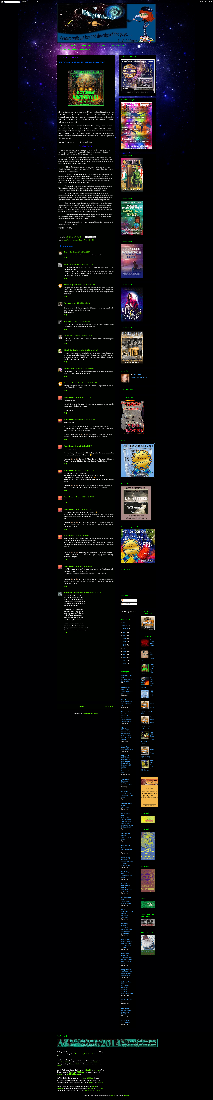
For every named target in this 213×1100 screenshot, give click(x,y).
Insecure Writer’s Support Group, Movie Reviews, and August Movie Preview (126, 735)
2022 (125, 632)
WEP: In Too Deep (152, 693)
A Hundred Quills (70, 285)
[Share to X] (91, 237)
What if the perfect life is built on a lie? (126, 703)
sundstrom (90, 1088)
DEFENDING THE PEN (125, 688)
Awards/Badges (118, 45)
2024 (125, 623)
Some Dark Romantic (125, 780)
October (125, 625)
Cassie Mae (125, 1020)
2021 (125, 635)
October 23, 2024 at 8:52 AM (88, 350)
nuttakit (74, 1054)
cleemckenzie (68, 336)
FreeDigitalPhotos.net (86, 1054)
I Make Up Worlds (124, 924)
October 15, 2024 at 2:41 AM (81, 303)
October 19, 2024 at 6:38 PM (83, 336)
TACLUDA (92, 1082)
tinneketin (60, 1062)
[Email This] (86, 237)
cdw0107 (94, 1086)
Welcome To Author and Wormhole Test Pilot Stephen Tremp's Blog (126, 759)
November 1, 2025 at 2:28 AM (84, 470)
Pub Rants (124, 791)
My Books (102, 45)
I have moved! (125, 807)
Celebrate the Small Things (81, 45)
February (125, 628)
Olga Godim (68, 252)
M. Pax (123, 700)
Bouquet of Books (127, 970)
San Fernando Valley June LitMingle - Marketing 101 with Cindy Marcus (127, 989)
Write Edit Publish (89, 240)
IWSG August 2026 (127, 749)
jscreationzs (60, 1074)
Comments (126, 604)
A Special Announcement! (152, 643)
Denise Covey (69, 264)
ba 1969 (88, 1070)
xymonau (82, 1078)
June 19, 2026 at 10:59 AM (92, 592)
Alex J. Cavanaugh (125, 729)
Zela (71, 1064)
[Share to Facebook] (93, 237)
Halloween (75, 240)
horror (81, 240)
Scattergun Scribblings (125, 747)
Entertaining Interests (125, 858)
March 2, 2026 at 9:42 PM (83, 509)
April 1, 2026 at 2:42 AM (82, 536)
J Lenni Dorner (69, 397)
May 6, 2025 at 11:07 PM (83, 397)
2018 (125, 645)
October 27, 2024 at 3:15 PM (91, 383)
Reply (65, 258)
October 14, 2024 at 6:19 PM (83, 264)
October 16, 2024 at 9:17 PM (81, 321)
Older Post (109, 706)
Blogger (126, 1095)
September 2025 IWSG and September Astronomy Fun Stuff (126, 769)
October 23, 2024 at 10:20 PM (84, 368)
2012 (125, 664)
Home (61, 45)
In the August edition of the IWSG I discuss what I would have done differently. (126, 717)
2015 (125, 654)
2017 (125, 648)
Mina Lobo (67, 321)
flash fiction (67, 240)
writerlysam (125, 1008)
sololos (112, 1095)
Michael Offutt (126, 712)
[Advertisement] (86, 684)
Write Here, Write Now (125, 954)
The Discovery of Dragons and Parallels (126, 1012)
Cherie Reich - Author (126, 834)
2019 (125, 642)
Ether (122, 1002)
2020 (125, 639)
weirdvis (88, 1062)
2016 (125, 651)
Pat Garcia (67, 303)
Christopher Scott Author (72, 383)
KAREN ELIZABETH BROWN (125, 885)
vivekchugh (87, 1090)
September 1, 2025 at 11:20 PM (85, 419)
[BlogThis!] (88, 237)
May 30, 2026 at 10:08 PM (83, 566)
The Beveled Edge (127, 1000)
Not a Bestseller (126, 1022)
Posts (125, 600)
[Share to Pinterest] (95, 237)
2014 (125, 657)
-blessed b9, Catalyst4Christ (73, 592)
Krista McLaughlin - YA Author (127, 911)
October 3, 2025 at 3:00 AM (83, 446)
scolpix (72, 1072)
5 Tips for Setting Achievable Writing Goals (127, 795)
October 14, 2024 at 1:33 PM (82, 252)
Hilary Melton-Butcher (71, 350)
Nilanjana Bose (69, 368)
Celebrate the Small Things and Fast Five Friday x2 (127, 973)
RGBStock (67, 1056)
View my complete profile (139, 377)
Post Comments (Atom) (90, 714)
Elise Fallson (125, 939)
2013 (125, 661)
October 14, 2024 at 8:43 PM (85, 285)
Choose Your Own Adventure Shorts (74, 49)
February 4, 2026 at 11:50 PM (84, 497)
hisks (60, 1056)
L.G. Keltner (137, 374)
